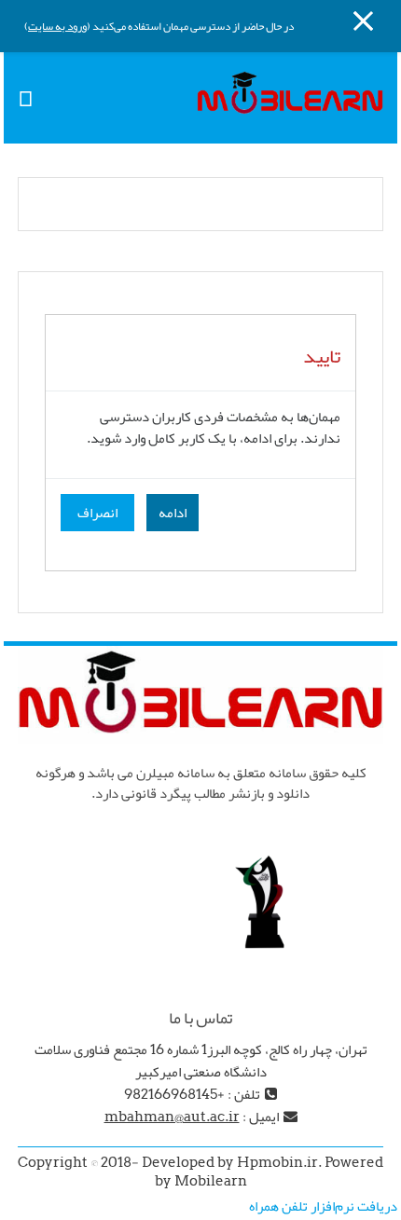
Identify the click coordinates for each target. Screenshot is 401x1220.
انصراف (97, 513)
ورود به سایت (57, 26)
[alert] (200, 434)
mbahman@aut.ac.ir (172, 1117)
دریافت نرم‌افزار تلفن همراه (323, 1206)
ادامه (173, 513)
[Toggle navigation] (26, 97)
